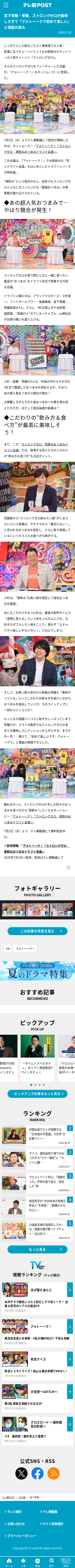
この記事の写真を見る (38, 931)
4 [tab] (44, 1085)
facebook (37, 1473)
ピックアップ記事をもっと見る (37, 1093)
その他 (22, 1497)
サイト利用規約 (53, 1523)
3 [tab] (40, 1085)
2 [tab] (35, 1085)
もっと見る (37, 1249)
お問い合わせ (16, 1523)
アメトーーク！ (25, 948)
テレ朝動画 (50, 1511)
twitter (21, 1473)
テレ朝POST (37, 5)
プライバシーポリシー (21, 1535)
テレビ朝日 (14, 1511)
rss (54, 1473)
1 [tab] (31, 1085)
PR (8, 948)
